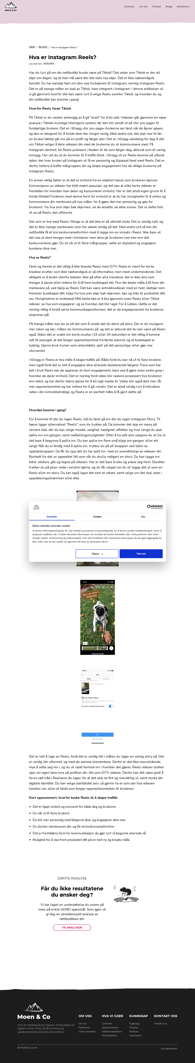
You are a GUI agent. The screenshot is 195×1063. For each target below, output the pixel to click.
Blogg (169, 6)
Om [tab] (143, 516)
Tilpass (95, 553)
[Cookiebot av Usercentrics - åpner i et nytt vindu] (149, 507)
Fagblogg (134, 1023)
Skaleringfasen (109, 1035)
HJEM (32, 47)
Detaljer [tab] (97, 516)
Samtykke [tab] (52, 516)
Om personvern (169, 1048)
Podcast (156, 6)
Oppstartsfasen (110, 1027)
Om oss (143, 6)
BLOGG (43, 47)
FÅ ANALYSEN (72, 927)
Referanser (84, 1027)
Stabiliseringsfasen (112, 1031)
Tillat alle (141, 553)
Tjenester (129, 6)
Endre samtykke (87, 1031)
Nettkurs (134, 1031)
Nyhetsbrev (183, 6)
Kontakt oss (160, 1023)
